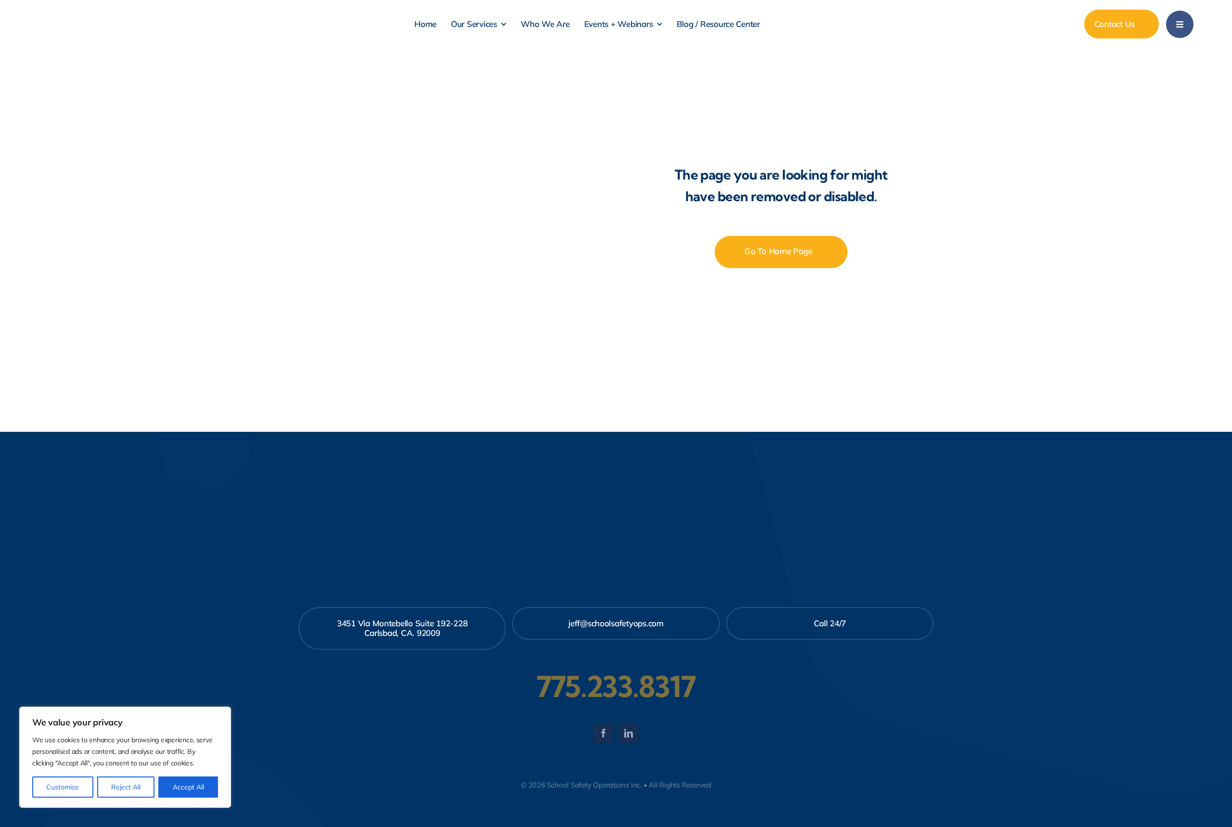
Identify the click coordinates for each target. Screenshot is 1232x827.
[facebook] (603, 733)
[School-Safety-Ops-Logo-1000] (87, 8)
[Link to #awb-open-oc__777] (1180, 24)
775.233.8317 (616, 686)
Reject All (126, 787)
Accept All (188, 787)
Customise (62, 787)
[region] (125, 757)
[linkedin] (628, 733)
